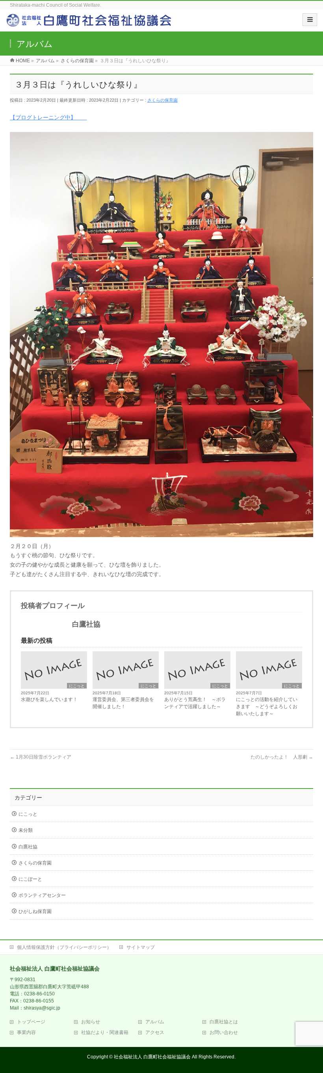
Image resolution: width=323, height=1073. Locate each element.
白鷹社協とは (224, 1022)
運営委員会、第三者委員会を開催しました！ (123, 703)
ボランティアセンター (42, 895)
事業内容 (26, 1032)
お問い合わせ (224, 1032)
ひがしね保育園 (35, 911)
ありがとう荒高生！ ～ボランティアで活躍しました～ (195, 703)
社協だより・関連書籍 (104, 1032)
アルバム (154, 1022)
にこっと (77, 686)
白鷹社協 (28, 847)
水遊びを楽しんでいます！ (49, 699)
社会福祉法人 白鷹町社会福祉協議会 (152, 1057)
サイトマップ (140, 947)
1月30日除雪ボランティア (40, 757)
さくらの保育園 (162, 100)
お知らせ (90, 1022)
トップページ (31, 1022)
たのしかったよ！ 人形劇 (282, 757)
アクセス (154, 1032)
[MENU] (310, 19)
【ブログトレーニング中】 (48, 117)
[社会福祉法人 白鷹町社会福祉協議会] (90, 23)
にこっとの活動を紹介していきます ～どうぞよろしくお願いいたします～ (266, 706)
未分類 (26, 830)
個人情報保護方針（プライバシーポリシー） (64, 947)
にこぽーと (30, 879)
